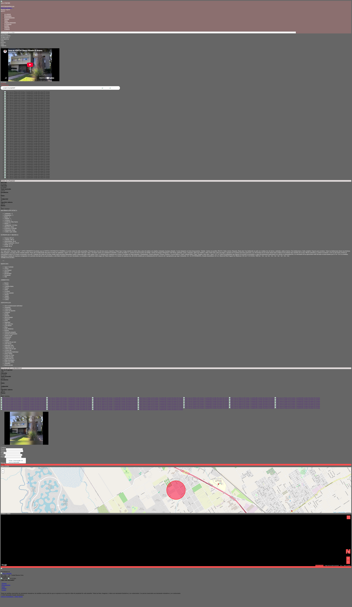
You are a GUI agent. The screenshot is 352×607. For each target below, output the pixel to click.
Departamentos (6, 585)
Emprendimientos (9, 17)
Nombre (3, 449)
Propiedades (7, 16)
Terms (341, 565)
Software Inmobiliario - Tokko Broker (12, 596)
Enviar (3, 464)
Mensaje (3, 463)
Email (2, 457)
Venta (6, 21)
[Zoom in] (348, 558)
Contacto (7, 29)
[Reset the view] (348, 551)
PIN (2, 453)
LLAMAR (7, 14)
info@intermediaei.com (7, 6)
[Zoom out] (348, 562)
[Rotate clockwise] (349, 551)
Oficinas (4, 588)
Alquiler (6, 19)
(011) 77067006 (6, 573)
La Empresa (7, 24)
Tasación (7, 27)
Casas (3, 586)
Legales (6, 26)
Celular (3, 455)
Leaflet (334, 512)
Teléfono (3, 451)
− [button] (2, 472)
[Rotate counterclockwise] (346, 551)
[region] (176, 540)
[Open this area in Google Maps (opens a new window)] (4, 565)
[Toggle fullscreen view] (348, 517)
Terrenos (4, 583)
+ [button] (2, 469)
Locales (4, 590)
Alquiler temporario (10, 22)
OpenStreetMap (341, 512)
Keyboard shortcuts (319, 565)
